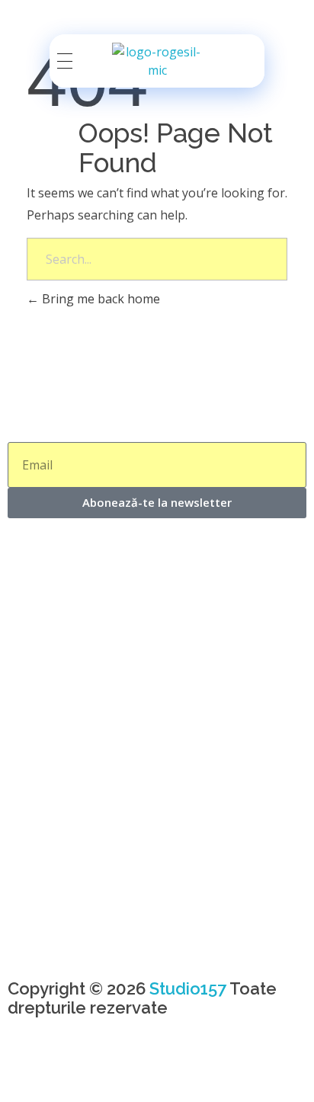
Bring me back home (99, 298)
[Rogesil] (157, 61)
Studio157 (187, 988)
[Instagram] (68, 1071)
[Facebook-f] (27, 1071)
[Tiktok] (109, 1071)
